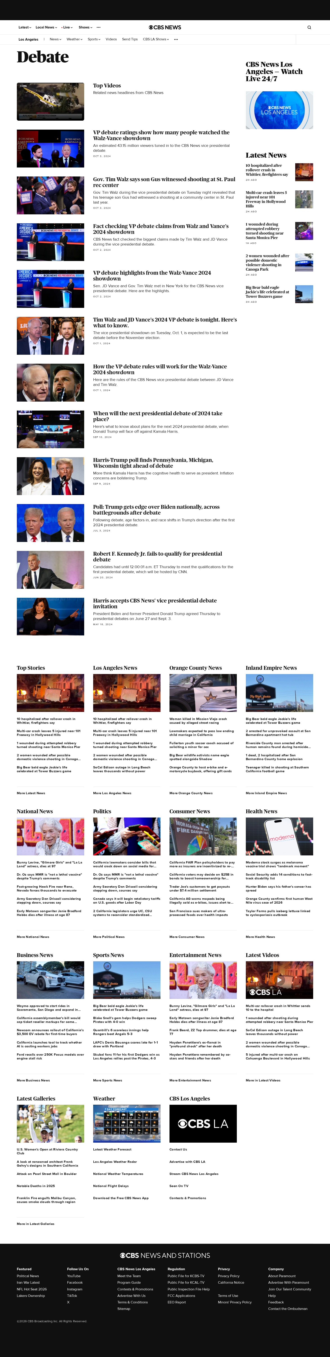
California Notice (231, 1282)
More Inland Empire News (266, 793)
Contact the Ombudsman (288, 1309)
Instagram (74, 1289)
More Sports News (107, 1080)
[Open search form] (309, 27)
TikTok (72, 1296)
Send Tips (130, 39)
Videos (111, 39)
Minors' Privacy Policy (235, 1302)
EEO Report (177, 1302)
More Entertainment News (190, 1080)
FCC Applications (181, 1296)
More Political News (109, 937)
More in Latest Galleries (35, 1224)
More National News (33, 937)
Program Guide (129, 1282)
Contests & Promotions (135, 1289)
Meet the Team (129, 1276)
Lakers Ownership (31, 1296)
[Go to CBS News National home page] (165, 27)
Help (272, 1296)
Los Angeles (28, 39)
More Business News (33, 1080)
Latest (24, 27)
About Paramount (282, 1276)
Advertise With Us (131, 1296)
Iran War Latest (28, 1282)
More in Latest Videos (263, 1080)
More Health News (260, 937)
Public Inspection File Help (189, 1289)
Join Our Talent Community (289, 1289)
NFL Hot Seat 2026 (32, 1289)
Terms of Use (228, 1296)
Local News (45, 27)
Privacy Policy (229, 1276)
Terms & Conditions (132, 1302)
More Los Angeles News (112, 793)
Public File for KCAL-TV (186, 1282)
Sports (93, 39)
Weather (74, 39)
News (54, 39)
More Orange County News (191, 793)
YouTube (74, 1276)
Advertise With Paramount (288, 1282)
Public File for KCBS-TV (186, 1276)
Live (67, 27)
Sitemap (123, 1309)
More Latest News (31, 793)
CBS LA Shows (155, 39)
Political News (28, 1276)
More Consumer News (187, 937)
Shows (84, 27)
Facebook (75, 1282)
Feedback (276, 1302)
